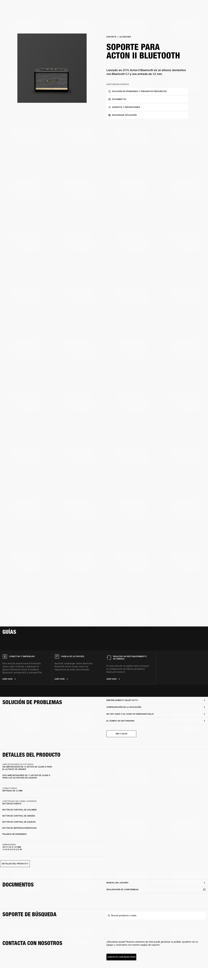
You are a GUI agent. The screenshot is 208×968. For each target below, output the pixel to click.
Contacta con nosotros (121, 957)
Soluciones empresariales (144, 6)
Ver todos (121, 734)
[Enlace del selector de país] (200, 6)
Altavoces (125, 37)
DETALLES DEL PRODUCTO (15, 863)
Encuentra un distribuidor (183, 6)
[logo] (12, 12)
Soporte (177, 14)
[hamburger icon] (200, 14)
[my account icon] (190, 14)
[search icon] (185, 14)
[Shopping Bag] (195, 14)
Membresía (163, 6)
